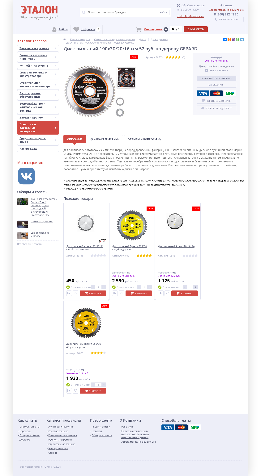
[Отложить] (75, 293)
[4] (176, 57)
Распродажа (28, 148)
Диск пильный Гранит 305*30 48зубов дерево (129, 248)
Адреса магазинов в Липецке (226, 9)
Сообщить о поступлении (216, 78)
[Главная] (64, 39)
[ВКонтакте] (225, 39)
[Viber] (233, 39)
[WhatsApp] (237, 39)
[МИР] (230, 93)
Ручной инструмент (33, 65)
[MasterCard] (216, 93)
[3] (173, 57)
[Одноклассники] (229, 39)
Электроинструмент (34, 48)
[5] (179, 57)
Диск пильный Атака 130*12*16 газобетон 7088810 (84, 248)
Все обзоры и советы (29, 244)
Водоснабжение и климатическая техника (32, 107)
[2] (170, 57)
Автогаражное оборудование (30, 94)
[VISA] (203, 93)
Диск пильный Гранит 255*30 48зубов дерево (83, 345)
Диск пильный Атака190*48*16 (176, 246)
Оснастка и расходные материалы (27, 128)
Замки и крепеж (31, 117)
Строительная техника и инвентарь (35, 84)
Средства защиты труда (32, 139)
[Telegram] (242, 39)
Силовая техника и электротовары (33, 74)
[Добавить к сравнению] (69, 293)
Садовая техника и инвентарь (33, 56)
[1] (167, 57)
